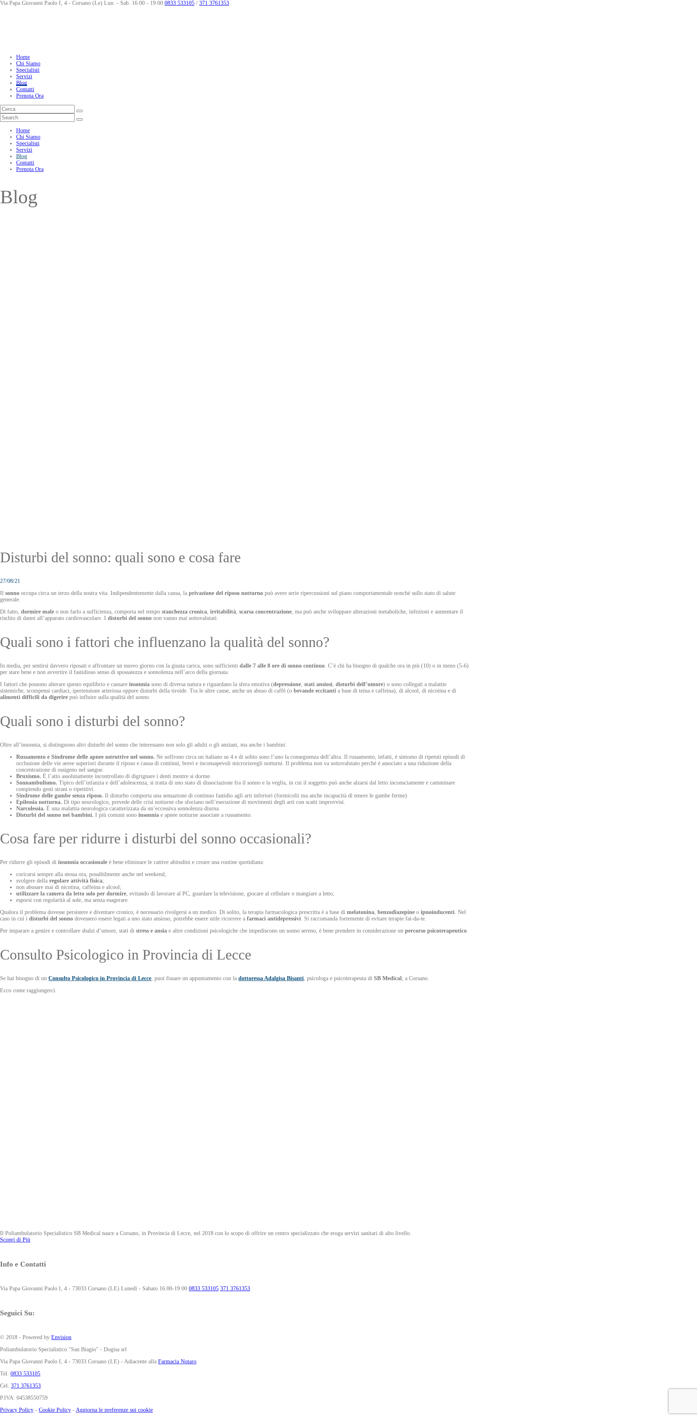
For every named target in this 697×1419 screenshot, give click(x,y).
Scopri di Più (15, 1240)
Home (23, 57)
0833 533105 (179, 3)
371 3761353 (214, 3)
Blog (21, 83)
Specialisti (28, 70)
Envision (61, 1337)
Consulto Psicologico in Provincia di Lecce (99, 978)
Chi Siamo (28, 64)
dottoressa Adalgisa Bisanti (271, 978)
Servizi (24, 76)
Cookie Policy (55, 1410)
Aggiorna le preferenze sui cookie (114, 1410)
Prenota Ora (30, 96)
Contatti (25, 89)
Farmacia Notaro (177, 1361)
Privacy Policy (16, 1410)
